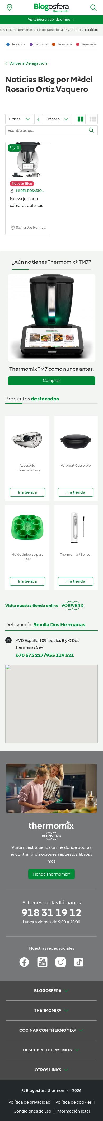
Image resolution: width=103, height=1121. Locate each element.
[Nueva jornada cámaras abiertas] (28, 161)
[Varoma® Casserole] (75, 438)
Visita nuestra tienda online (49, 19)
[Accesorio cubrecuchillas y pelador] (27, 438)
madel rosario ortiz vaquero (59, 30)
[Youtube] (42, 962)
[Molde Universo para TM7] (27, 527)
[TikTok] (79, 962)
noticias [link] (91, 30)
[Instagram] (61, 962)
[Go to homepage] (51, 7)
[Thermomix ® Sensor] (75, 527)
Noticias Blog (22, 184)
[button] (93, 7)
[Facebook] (24, 962)
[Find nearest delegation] (9, 7)
